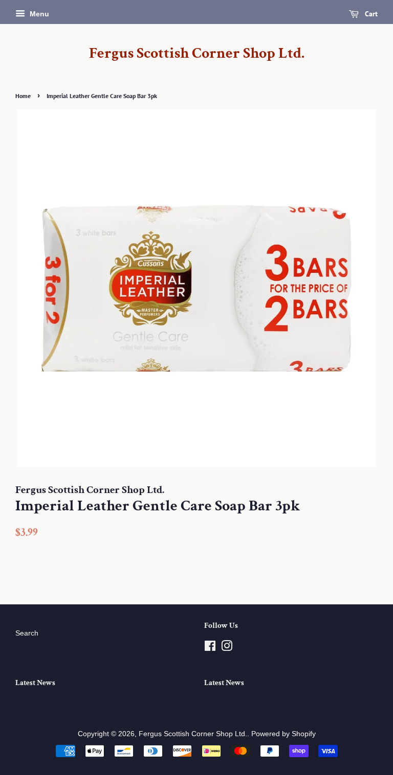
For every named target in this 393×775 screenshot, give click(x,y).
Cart (370, 13)
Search (26, 633)
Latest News (35, 683)
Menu (38, 14)
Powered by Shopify (283, 734)
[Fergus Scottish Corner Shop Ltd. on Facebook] (210, 648)
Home (23, 96)
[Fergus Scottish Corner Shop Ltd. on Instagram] (226, 648)
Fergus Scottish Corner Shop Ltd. (196, 53)
